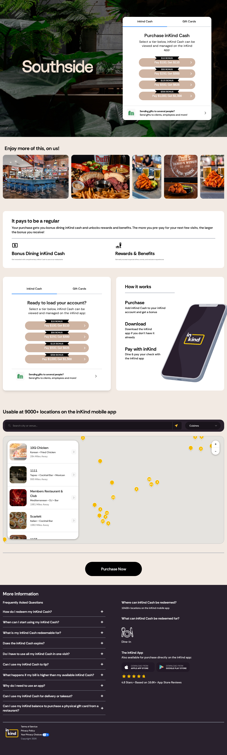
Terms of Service (29, 726)
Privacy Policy (28, 730)
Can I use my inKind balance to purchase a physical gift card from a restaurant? (51, 708)
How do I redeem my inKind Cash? (27, 612)
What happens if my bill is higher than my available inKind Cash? (48, 675)
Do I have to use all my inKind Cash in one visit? (36, 654)
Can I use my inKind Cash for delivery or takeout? (37, 696)
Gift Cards (189, 21)
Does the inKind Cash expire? (24, 643)
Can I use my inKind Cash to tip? (26, 664)
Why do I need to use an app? (24, 686)
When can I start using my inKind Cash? (31, 622)
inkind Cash (145, 21)
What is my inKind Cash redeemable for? (32, 633)
